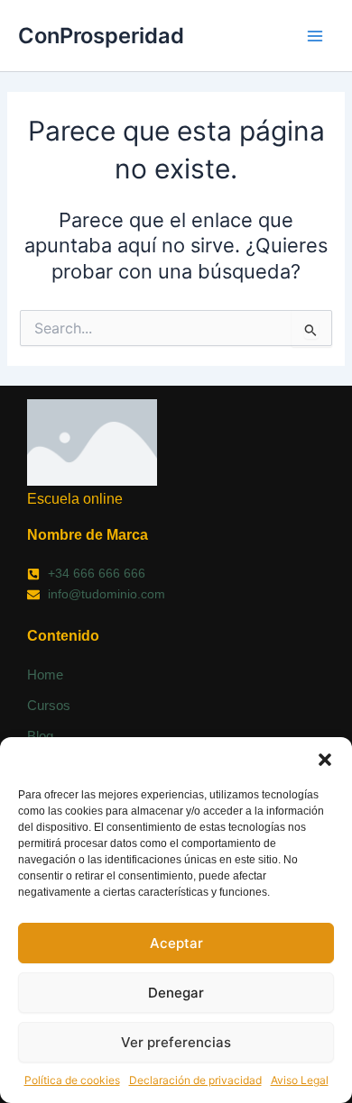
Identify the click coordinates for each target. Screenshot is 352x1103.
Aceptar (176, 943)
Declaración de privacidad (195, 1080)
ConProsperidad (101, 36)
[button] (325, 760)
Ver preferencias (176, 1042)
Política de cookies (72, 1080)
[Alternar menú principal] (315, 36)
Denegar (176, 992)
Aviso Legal (300, 1080)
